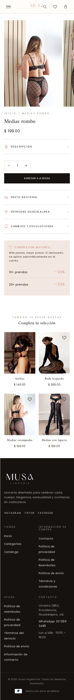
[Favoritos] (55, 6)
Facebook (45, 512)
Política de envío (51, 573)
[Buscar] (44, 6)
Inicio (10, 113)
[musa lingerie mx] (37, 7)
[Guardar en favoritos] (30, 338)
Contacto (46, 539)
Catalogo (11, 552)
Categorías (12, 544)
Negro (54, 383)
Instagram (12, 512)
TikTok (29, 512)
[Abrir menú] (8, 6)
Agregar (19, 383)
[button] (65, 6)
